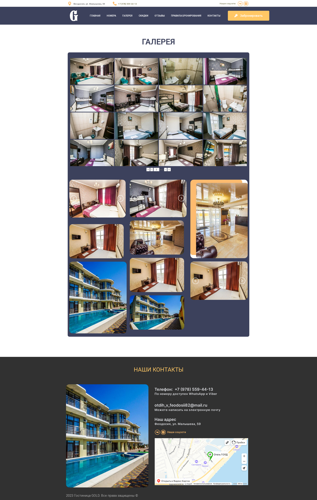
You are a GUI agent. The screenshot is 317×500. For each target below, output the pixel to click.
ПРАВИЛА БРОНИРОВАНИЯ (186, 15)
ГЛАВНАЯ (95, 15)
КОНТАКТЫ (214, 15)
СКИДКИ (143, 15)
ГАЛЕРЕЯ (127, 15)
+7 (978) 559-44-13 (194, 389)
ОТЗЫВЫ (160, 15)
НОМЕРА (111, 15)
